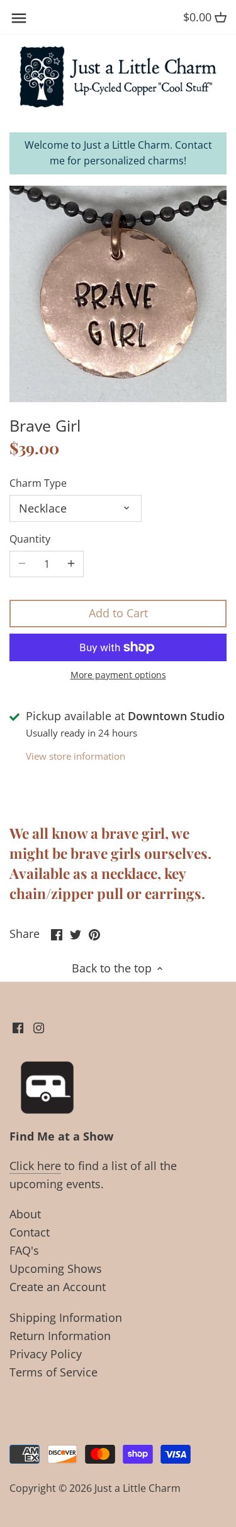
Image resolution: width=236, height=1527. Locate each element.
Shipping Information (65, 1317)
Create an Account (57, 1286)
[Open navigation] (18, 18)
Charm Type (38, 483)
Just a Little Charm (137, 1488)
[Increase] (71, 564)
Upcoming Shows (55, 1268)
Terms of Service (53, 1372)
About (25, 1213)
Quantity (29, 539)
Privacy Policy (45, 1353)
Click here (35, 1165)
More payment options (118, 674)
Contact (29, 1232)
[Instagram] (38, 1027)
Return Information (60, 1335)
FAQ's (24, 1250)
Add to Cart (118, 612)
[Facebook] (18, 1027)
